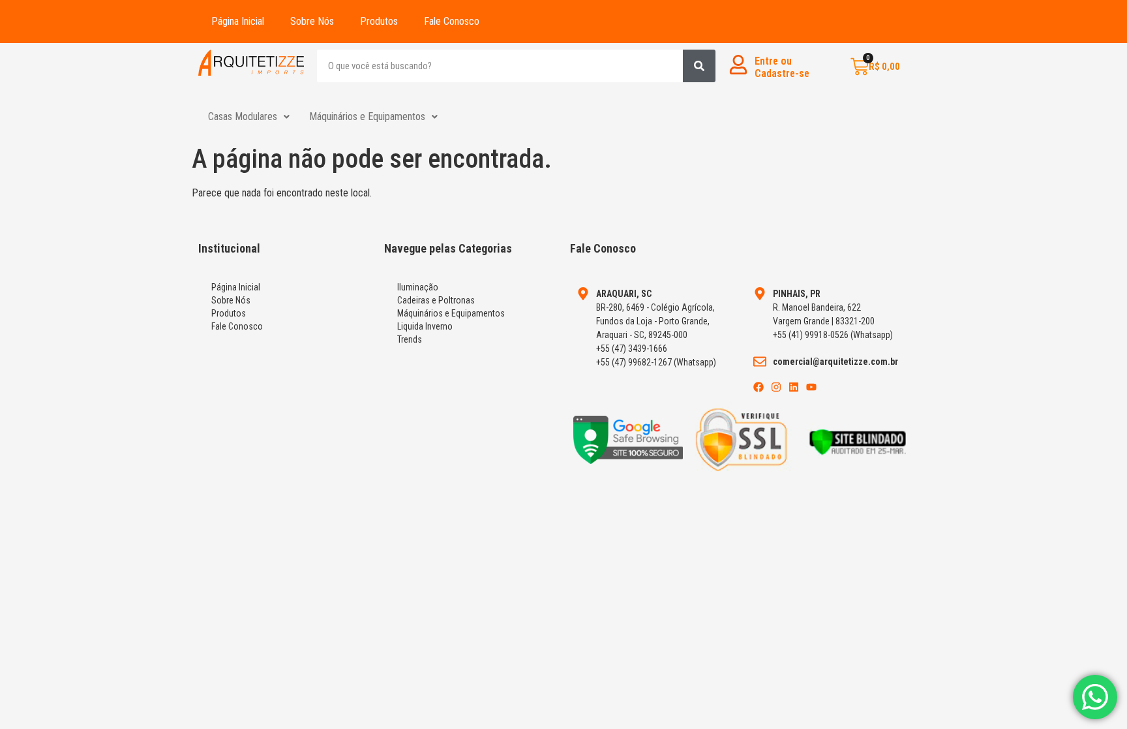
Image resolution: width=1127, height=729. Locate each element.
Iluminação (417, 287)
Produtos (379, 21)
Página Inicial (237, 21)
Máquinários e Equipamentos (367, 116)
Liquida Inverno (425, 326)
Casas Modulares (242, 116)
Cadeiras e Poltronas (436, 300)
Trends (409, 339)
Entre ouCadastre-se (782, 67)
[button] (248, 117)
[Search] (699, 66)
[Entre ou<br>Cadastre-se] (738, 64)
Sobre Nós (312, 21)
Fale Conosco (451, 21)
